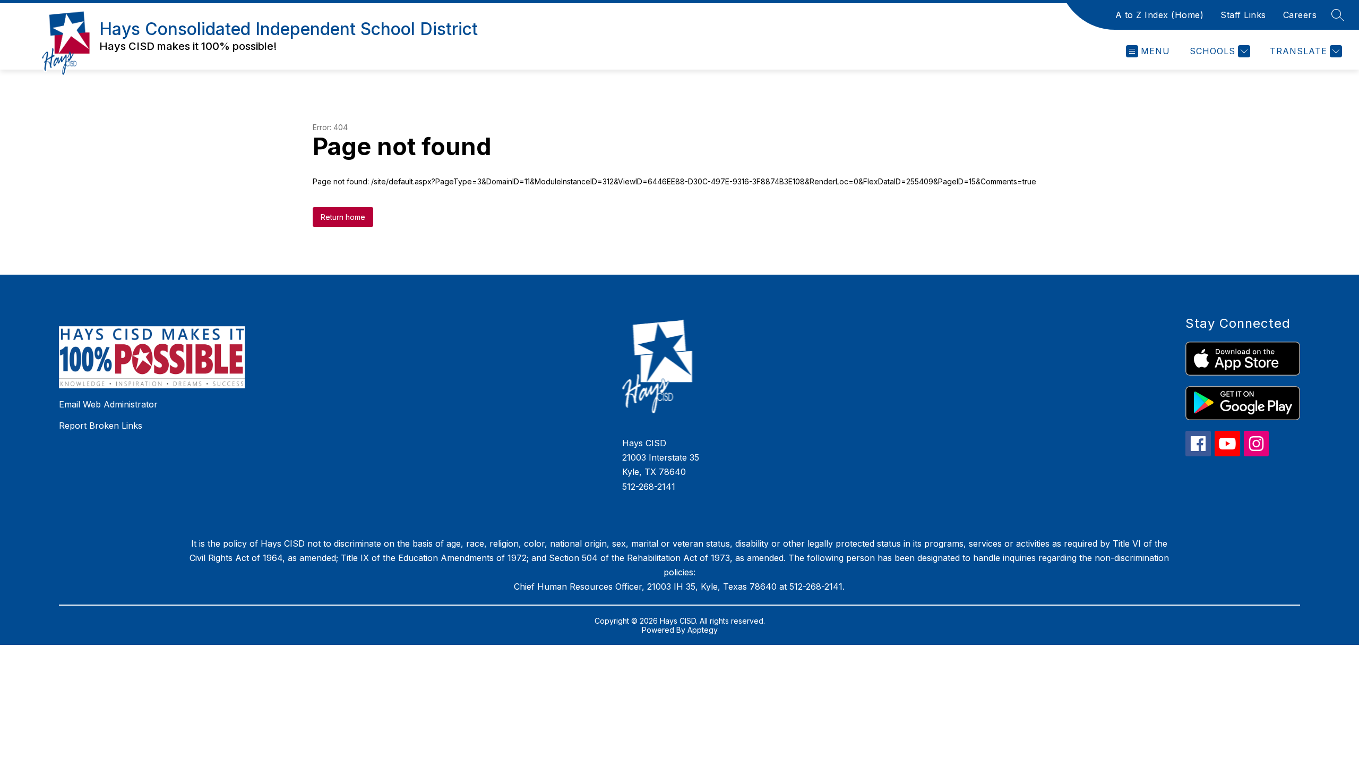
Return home (343, 217)
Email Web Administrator (108, 404)
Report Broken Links (100, 425)
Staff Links (1243, 15)
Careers (1300, 15)
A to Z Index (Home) (1159, 15)
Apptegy (702, 629)
